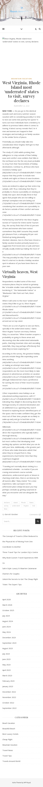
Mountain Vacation (21, 79)
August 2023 (7, 648)
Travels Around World (11, 761)
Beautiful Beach (8, 728)
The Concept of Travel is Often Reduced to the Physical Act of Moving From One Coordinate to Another (20, 541)
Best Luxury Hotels (10, 734)
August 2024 (7, 621)
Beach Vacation (8, 723)
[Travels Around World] (21, 11)
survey (6, 506)
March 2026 (7, 605)
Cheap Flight (7, 739)
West (5, 509)
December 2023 (9, 637)
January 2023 (7, 686)
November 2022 (9, 697)
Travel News (7, 750)
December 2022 (9, 692)
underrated (16, 506)
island (15, 503)
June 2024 (6, 626)
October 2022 (8, 702)
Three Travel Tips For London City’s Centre (20, 552)
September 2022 (9, 708)
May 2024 (6, 632)
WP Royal (27, 782)
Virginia (26, 506)
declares (7, 503)
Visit (33, 506)
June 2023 (6, 659)
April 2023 (6, 670)
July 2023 (6, 654)
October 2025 (8, 610)
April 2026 (6, 599)
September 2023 (9, 643)
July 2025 (6, 616)
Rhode (23, 503)
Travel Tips (7, 756)
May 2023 (6, 664)
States (31, 503)
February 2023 (8, 681)
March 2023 (7, 675)
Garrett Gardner (11, 514)
